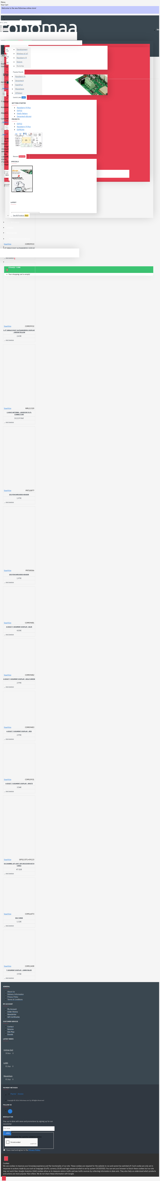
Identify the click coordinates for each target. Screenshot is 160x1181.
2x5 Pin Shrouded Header (19, 574)
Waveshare (8, 1076)
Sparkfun (7, 244)
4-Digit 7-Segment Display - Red (19, 731)
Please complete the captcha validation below (23, 1137)
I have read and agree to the (22, 1150)
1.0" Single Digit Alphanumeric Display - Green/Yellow (19, 331)
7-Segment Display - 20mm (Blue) (19, 970)
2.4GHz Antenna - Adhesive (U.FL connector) (19, 413)
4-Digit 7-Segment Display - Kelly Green (19, 679)
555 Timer (19, 918)
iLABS (6, 1063)
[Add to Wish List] (8, 302)
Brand (3, 64)
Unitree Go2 (8, 1050)
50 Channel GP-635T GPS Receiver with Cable (19, 865)
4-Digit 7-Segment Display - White (19, 783)
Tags (4, 134)
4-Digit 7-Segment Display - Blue (19, 627)
